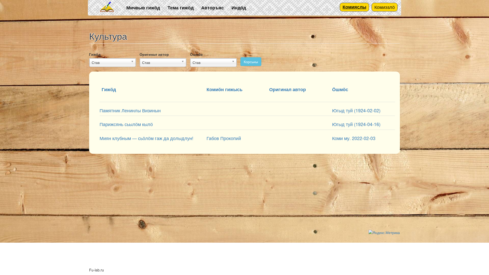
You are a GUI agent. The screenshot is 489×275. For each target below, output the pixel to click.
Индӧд (239, 7)
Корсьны (251, 61)
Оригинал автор (154, 54)
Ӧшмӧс (196, 54)
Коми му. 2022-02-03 (353, 138)
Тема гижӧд (181, 7)
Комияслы (354, 7)
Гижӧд (95, 54)
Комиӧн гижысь (224, 89)
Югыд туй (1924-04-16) (356, 124)
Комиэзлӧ (384, 7)
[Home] (107, 7)
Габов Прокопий (224, 138)
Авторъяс (212, 7)
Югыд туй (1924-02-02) (356, 110)
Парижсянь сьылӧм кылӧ (126, 124)
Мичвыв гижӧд (143, 7)
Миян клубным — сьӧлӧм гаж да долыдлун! (146, 138)
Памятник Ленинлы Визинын (130, 110)
